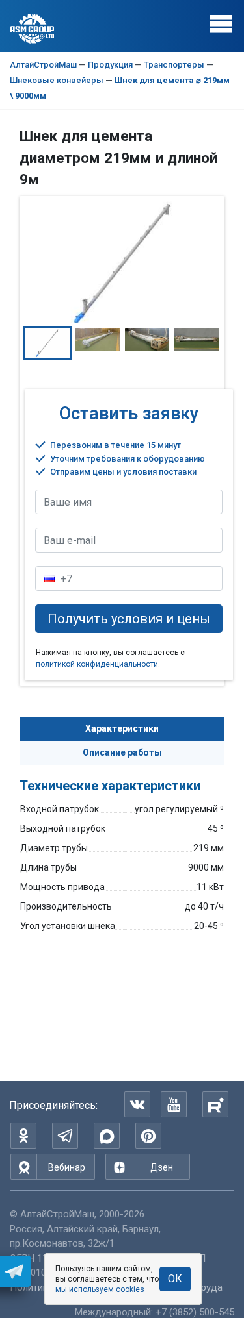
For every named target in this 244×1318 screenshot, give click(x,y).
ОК (175, 1279)
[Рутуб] (215, 1104)
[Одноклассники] (23, 1136)
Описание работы (122, 752)
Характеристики (122, 728)
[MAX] (107, 1136)
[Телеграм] (65, 1136)
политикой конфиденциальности (97, 664)
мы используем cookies (99, 1289)
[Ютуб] (174, 1104)
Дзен (161, 1167)
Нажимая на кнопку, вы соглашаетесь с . (110, 658)
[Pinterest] (148, 1136)
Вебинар (66, 1167)
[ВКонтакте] (137, 1104)
